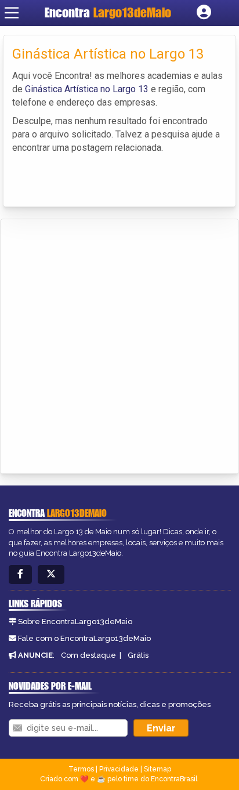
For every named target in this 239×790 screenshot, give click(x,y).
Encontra (108, 12)
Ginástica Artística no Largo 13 (87, 89)
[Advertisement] (119, 344)
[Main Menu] (11, 12)
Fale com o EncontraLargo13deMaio (84, 638)
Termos (81, 769)
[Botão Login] (204, 12)
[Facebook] (20, 574)
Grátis (138, 655)
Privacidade (119, 769)
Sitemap (157, 769)
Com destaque (88, 655)
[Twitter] (51, 574)
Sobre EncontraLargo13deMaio (75, 621)
